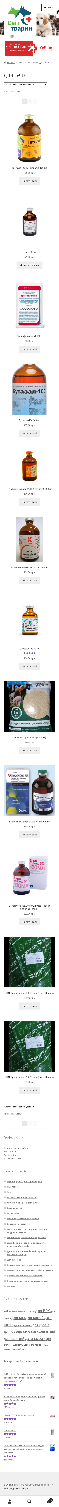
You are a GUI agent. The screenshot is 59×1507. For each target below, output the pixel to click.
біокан (14, 1312)
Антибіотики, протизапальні (22, 1197)
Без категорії (13, 1213)
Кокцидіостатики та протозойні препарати (29, 1265)
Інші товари (13, 1186)
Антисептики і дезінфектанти (22, 1202)
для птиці (46, 1331)
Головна (11, 62)
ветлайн (29, 1311)
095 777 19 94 (10, 1151)
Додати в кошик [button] (29, 265)
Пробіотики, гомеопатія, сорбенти (24, 1275)
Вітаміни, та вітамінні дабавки (23, 1218)
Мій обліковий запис (10, 1501)
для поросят (30, 1332)
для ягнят (36, 1344)
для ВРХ (42, 1310)
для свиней (14, 1338)
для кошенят (23, 1325)
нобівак (45, 1345)
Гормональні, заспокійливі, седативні (26, 1237)
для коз (18, 1317)
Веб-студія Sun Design (16, 1488)
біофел (21, 1312)
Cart (45, 1499)
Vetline (7, 1311)
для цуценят (21, 1344)
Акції (9, 1192)
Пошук (29, 1501)
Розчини (11, 1286)
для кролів (40, 1325)
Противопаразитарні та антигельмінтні (27, 1280)
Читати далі (29, 180)
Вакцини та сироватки (18, 1223)
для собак (35, 1338)
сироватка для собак (14, 1349)
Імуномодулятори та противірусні (24, 1181)
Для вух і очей (14, 1259)
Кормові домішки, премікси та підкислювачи (30, 1270)
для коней (34, 1317)
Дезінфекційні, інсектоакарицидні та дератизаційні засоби (26, 1244)
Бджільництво (14, 1207)
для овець (13, 1331)
